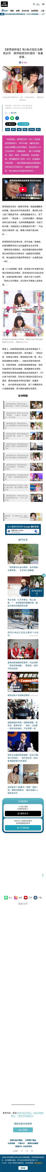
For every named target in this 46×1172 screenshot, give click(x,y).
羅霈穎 (31, 129)
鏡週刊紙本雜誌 (24, 1113)
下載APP (21, 1143)
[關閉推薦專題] (44, 575)
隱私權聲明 (38, 1163)
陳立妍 (13, 113)
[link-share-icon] (17, 118)
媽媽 (7, 129)
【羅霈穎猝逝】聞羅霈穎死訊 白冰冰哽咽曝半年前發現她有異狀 (17, 425)
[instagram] (27, 1151)
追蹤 (20, 897)
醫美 (38, 129)
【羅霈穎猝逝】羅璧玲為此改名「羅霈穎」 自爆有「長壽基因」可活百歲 (17, 415)
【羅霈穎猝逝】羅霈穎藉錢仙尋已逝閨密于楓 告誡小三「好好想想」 (17, 436)
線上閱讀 (23, 1129)
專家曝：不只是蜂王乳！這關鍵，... (16, 517)
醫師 (25, 129)
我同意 (23, 1168)
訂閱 (30, 897)
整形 (13, 129)
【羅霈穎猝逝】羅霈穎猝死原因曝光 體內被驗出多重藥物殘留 (17, 456)
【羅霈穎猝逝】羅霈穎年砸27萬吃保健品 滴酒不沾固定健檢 (17, 405)
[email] (32, 1151)
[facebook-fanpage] (22, 1151)
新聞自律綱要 (33, 1143)
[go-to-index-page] (20, 62)
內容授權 (11, 1143)
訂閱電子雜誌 (30, 1140)
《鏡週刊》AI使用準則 (23, 1146)
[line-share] (12, 118)
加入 (10, 897)
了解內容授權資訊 (25, 1115)
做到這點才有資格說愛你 (19, 695)
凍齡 (19, 129)
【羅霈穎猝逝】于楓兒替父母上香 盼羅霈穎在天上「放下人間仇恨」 (17, 498)
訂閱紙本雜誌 (4, 4)
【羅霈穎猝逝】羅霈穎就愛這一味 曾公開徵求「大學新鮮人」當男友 (17, 467)
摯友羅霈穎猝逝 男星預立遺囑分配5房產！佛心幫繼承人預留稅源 (16, 487)
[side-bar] (43, 4)
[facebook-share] (7, 118)
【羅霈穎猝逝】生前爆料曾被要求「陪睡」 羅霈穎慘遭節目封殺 (17, 477)
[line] (15, 1151)
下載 (40, 897)
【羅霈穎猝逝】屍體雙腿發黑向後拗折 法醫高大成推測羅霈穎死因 (17, 446)
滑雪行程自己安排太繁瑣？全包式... (23, 634)
